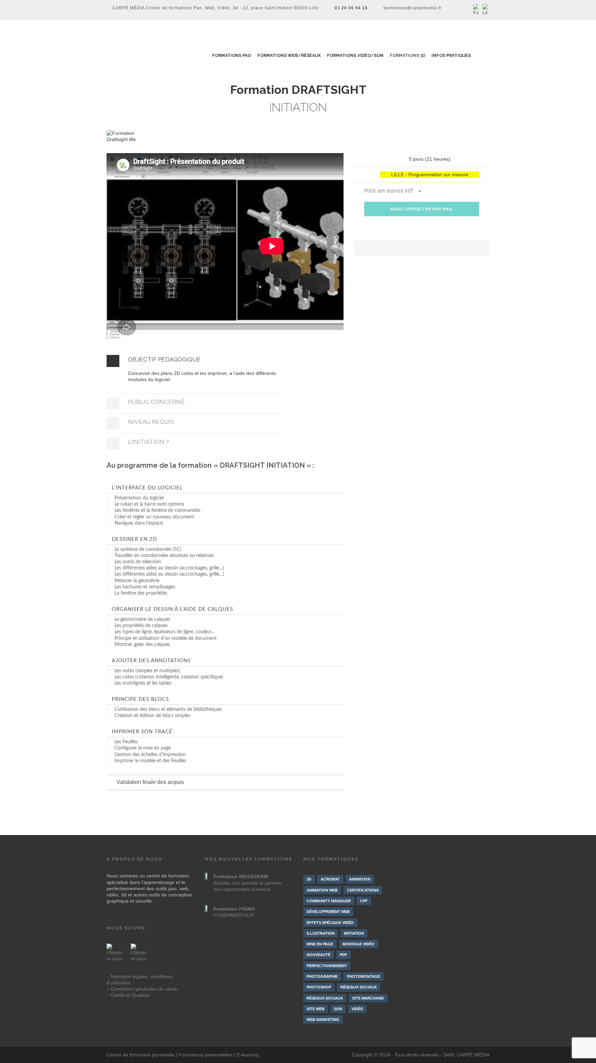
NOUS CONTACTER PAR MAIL (421, 209)
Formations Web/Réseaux (289, 55)
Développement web (328, 912)
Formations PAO (231, 55)
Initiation (354, 933)
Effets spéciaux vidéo (330, 923)
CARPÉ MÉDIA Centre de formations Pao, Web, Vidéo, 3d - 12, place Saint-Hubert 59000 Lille (215, 8)
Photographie (322, 976)
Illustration (321, 933)
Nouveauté (318, 955)
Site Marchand (368, 998)
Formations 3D (407, 55)
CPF (364, 901)
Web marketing (323, 1019)
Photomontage (363, 976)
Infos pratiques (451, 55)
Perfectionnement (327, 966)
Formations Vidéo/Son (356, 55)
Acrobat (330, 879)
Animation (359, 879)
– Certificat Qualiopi (128, 995)
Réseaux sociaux (358, 987)
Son (338, 1009)
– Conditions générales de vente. (143, 989)
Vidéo (357, 1009)
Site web (316, 1009)
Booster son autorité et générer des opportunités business (247, 883)
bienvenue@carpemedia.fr (412, 8)
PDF (343, 955)
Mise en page (320, 944)
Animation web (322, 890)
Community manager (329, 901)
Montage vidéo (358, 944)
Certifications (363, 890)
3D (309, 879)
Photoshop (319, 987)
